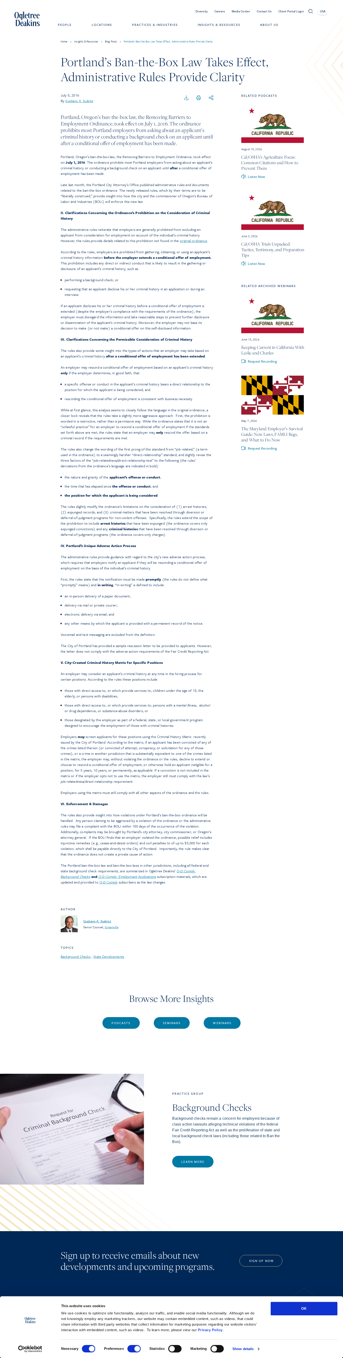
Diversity (202, 11)
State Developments (108, 956)
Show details (243, 1349)
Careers (219, 11)
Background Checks (76, 956)
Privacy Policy (210, 1330)
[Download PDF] (186, 97)
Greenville (111, 927)
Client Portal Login (291, 11)
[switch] (134, 1348)
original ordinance (193, 240)
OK (304, 1308)
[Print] (198, 97)
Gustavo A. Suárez (79, 100)
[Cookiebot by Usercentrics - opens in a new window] (30, 1348)
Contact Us (264, 11)
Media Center (241, 11)
